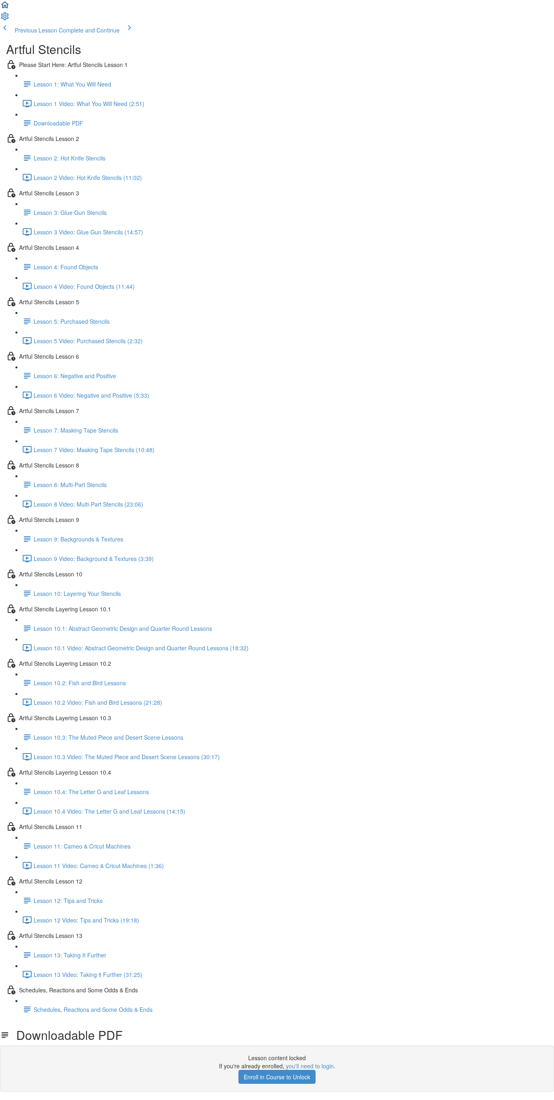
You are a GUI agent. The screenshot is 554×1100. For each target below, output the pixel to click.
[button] (5, 7)
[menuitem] (5, 19)
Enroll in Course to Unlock (277, 1077)
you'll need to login (310, 1066)
